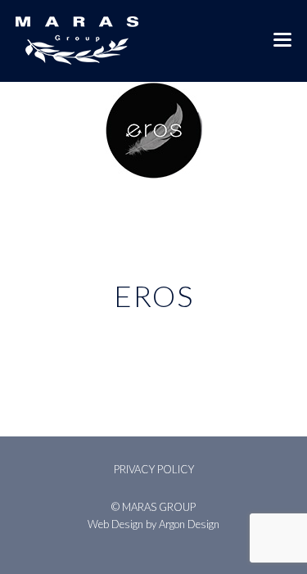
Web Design (115, 524)
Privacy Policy (154, 469)
